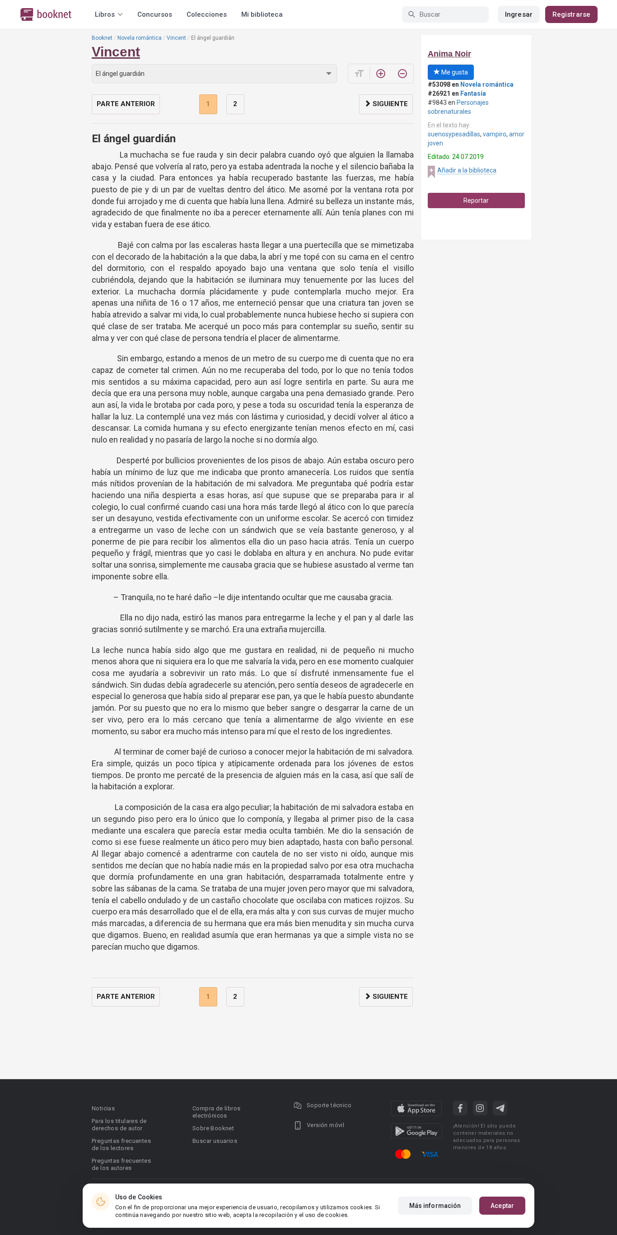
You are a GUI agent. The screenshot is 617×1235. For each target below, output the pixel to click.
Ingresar (519, 14)
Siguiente (389, 104)
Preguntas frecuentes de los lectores (121, 1144)
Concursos (154, 14)
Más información (435, 1205)
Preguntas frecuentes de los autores (121, 1164)
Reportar (476, 200)
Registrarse (571, 14)
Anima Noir (449, 53)
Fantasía (473, 93)
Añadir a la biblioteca (466, 170)
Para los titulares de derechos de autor (119, 1125)
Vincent (176, 38)
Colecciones (207, 14)
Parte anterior (126, 104)
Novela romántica (139, 38)
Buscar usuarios (214, 1140)
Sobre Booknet (213, 1128)
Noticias (103, 1108)
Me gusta (454, 72)
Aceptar (502, 1205)
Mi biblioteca (262, 14)
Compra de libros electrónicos (216, 1112)
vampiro (494, 134)
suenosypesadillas (454, 134)
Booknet (102, 38)
